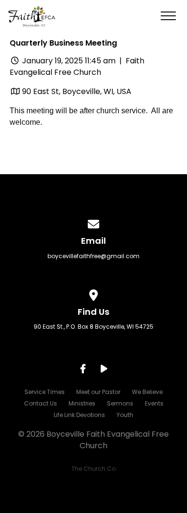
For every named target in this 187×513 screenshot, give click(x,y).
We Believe (147, 392)
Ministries (82, 403)
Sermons (120, 403)
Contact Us (40, 403)
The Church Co (93, 469)
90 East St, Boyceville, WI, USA (76, 91)
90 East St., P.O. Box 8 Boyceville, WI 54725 (93, 326)
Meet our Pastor (98, 392)
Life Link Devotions (79, 415)
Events (154, 403)
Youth (125, 415)
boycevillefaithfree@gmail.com (93, 256)
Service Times (44, 392)
